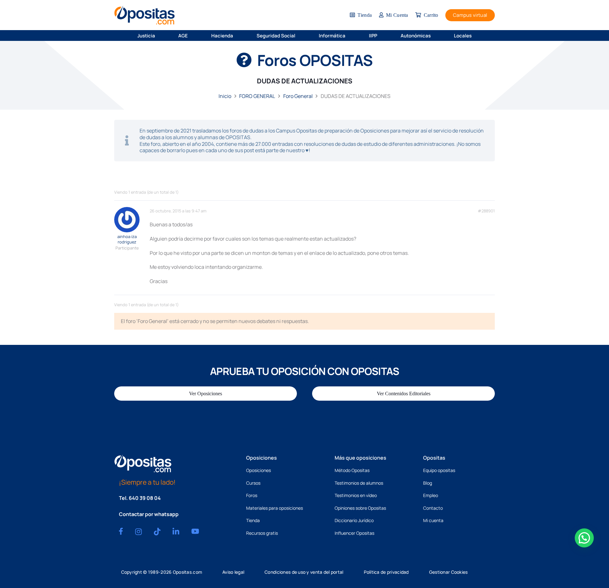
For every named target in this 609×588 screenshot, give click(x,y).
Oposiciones (258, 470)
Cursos (253, 483)
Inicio (225, 96)
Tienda (253, 520)
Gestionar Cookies (448, 572)
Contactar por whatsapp (149, 514)
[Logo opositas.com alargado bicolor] (144, 15)
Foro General (298, 96)
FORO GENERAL (257, 96)
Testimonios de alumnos (359, 483)
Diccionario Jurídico (354, 520)
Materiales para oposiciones (274, 508)
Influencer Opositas (354, 533)
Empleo (430, 495)
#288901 (486, 211)
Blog (427, 483)
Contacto (433, 508)
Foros (251, 495)
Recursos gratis (262, 533)
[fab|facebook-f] (121, 531)
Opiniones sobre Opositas (360, 508)
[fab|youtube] (195, 531)
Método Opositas (352, 470)
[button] (159, 35)
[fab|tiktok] (157, 531)
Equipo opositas (439, 470)
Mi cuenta (433, 520)
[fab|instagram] (138, 531)
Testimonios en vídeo (356, 495)
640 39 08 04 (145, 497)
